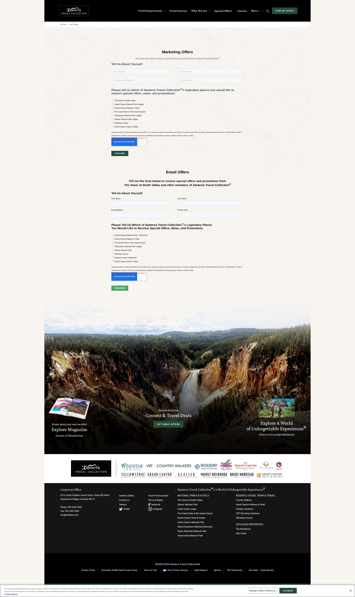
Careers (242, 10)
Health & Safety (126, 495)
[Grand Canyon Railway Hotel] (246, 466)
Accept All (288, 591)
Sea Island (241, 533)
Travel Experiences (150, 10)
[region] (177, 591)
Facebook (155, 504)
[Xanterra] (91, 468)
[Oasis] (226, 465)
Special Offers (223, 10)
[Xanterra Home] (74, 10)
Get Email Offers (168, 424)
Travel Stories (178, 10)
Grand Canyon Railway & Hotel (250, 504)
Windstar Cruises (244, 518)
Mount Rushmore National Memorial (195, 526)
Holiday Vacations (244, 509)
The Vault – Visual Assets (261, 570)
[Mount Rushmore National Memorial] (214, 475)
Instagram (157, 509)
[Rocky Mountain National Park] (242, 475)
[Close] (351, 591)
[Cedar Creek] (279, 466)
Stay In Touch (285, 11)
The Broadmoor (243, 529)
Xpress (217, 570)
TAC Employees (234, 570)
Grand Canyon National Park (191, 522)
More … (255, 10)
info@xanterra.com (69, 515)
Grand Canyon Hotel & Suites (191, 518)
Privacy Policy (88, 570)
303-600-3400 (75, 507)
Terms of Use (150, 570)
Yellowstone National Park (190, 535)
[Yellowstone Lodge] (133, 475)
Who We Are (199, 10)
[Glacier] (186, 475)
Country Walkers (244, 500)
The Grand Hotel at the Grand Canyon (195, 513)
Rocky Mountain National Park (192, 531)
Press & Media (155, 500)
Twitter (126, 509)
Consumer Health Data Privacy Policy (119, 570)
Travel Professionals (158, 495)
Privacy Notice (10, 594)
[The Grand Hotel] (266, 466)
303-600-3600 (72, 511)
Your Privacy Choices (177, 570)
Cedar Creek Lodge (187, 509)
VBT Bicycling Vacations (247, 513)
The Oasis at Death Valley (190, 500)
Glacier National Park (188, 504)
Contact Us (124, 500)
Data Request (200, 570)
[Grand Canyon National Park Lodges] (159, 475)
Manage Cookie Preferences (263, 591)
